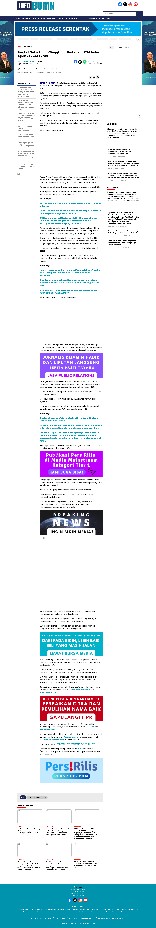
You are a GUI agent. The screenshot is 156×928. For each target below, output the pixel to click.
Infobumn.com (120, 909)
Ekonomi (28, 46)
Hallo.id (80, 748)
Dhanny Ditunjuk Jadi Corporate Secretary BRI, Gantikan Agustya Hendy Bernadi (122, 243)
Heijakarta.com (47, 729)
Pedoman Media (87, 918)
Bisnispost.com (132, 909)
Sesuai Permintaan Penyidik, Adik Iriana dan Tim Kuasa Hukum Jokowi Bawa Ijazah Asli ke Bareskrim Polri (123, 163)
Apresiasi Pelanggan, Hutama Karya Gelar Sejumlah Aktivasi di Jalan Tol (123, 232)
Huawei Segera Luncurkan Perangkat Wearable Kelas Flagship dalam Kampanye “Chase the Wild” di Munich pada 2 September (70, 273)
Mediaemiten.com (70, 912)
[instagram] (130, 6)
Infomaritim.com (112, 912)
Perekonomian (39, 19)
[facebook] (120, 6)
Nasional (51, 19)
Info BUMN (26, 19)
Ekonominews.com (81, 689)
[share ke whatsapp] (85, 63)
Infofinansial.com (48, 692)
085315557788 (63, 744)
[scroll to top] (149, 924)
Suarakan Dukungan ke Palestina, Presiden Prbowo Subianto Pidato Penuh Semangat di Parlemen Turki (123, 175)
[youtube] (136, 6)
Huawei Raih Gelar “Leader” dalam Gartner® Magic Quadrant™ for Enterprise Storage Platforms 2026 (70, 212)
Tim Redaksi (60, 918)
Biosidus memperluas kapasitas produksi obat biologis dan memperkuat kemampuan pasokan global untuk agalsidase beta (69, 283)
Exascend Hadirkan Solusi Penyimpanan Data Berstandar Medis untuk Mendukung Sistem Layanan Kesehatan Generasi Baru (71, 426)
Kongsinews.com (107, 909)
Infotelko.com (83, 912)
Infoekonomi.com (50, 909)
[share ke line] (94, 63)
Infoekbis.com (23, 909)
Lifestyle (83, 19)
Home (18, 19)
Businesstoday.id (36, 909)
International (105, 19)
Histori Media (45, 918)
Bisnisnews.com (64, 909)
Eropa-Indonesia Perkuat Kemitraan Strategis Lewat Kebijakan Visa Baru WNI (119, 151)
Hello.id (90, 727)
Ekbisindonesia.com (97, 912)
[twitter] (125, 6)
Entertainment (71, 19)
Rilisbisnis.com (71, 737)
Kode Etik (73, 918)
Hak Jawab (103, 918)
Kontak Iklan (117, 918)
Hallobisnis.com (43, 912)
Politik (60, 19)
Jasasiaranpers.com (54, 739)
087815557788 (77, 744)
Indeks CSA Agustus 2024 (37, 797)
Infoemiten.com (93, 909)
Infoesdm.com (56, 912)
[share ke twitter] (80, 63)
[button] (90, 77)
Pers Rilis (93, 19)
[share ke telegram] (90, 63)
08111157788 (90, 744)
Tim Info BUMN (28, 61)
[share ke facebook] (76, 63)
